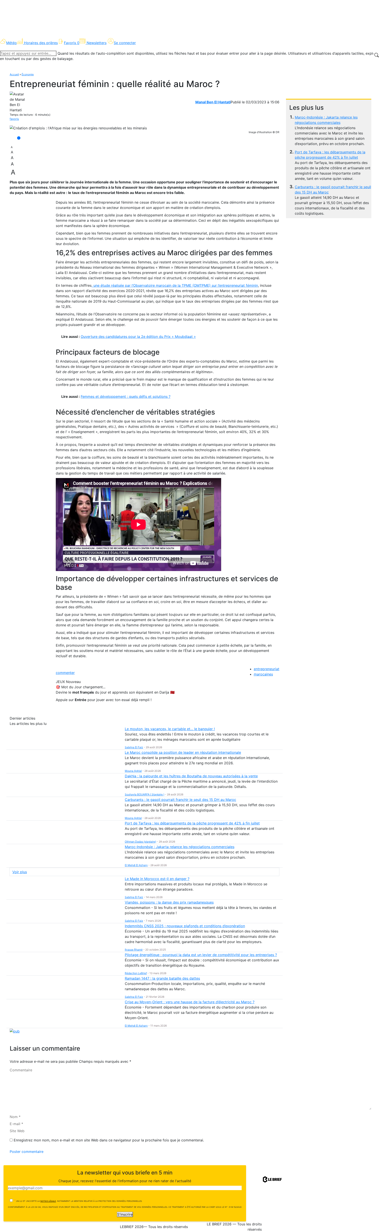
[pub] (15, 1031)
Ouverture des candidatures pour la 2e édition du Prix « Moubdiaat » (138, 336)
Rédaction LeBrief (136, 973)
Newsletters (96, 43)
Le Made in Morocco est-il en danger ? (157, 879)
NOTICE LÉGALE (48, 1201)
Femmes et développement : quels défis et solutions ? (125, 396)
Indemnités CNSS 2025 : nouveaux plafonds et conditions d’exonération (185, 926)
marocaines (263, 674)
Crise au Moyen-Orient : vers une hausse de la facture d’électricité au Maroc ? (189, 1002)
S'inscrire (125, 1214)
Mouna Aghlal (133, 770)
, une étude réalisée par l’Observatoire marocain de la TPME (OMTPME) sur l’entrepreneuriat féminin (175, 285)
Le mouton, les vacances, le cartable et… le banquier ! (170, 729)
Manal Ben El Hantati (213, 102)
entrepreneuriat (266, 669)
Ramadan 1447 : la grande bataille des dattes (162, 978)
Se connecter (125, 43)
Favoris (71, 43)
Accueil (14, 74)
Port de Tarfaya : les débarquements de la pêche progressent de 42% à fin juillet (192, 823)
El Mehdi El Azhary (136, 865)
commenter (65, 672)
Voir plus (19, 872)
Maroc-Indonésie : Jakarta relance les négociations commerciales (179, 847)
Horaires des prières (41, 43)
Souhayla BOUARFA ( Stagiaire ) (144, 794)
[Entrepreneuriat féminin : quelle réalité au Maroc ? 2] (78, 128)
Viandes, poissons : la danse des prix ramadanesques (169, 902)
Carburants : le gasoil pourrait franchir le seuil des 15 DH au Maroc (180, 799)
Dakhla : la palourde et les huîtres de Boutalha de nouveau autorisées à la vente (191, 776)
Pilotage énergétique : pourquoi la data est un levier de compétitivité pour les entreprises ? (201, 955)
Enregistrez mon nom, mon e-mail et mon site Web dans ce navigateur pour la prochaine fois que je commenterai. (109, 1140)
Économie (28, 74)
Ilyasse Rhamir (134, 949)
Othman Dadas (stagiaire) (140, 841)
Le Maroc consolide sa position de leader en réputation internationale (183, 752)
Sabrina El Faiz (134, 747)
